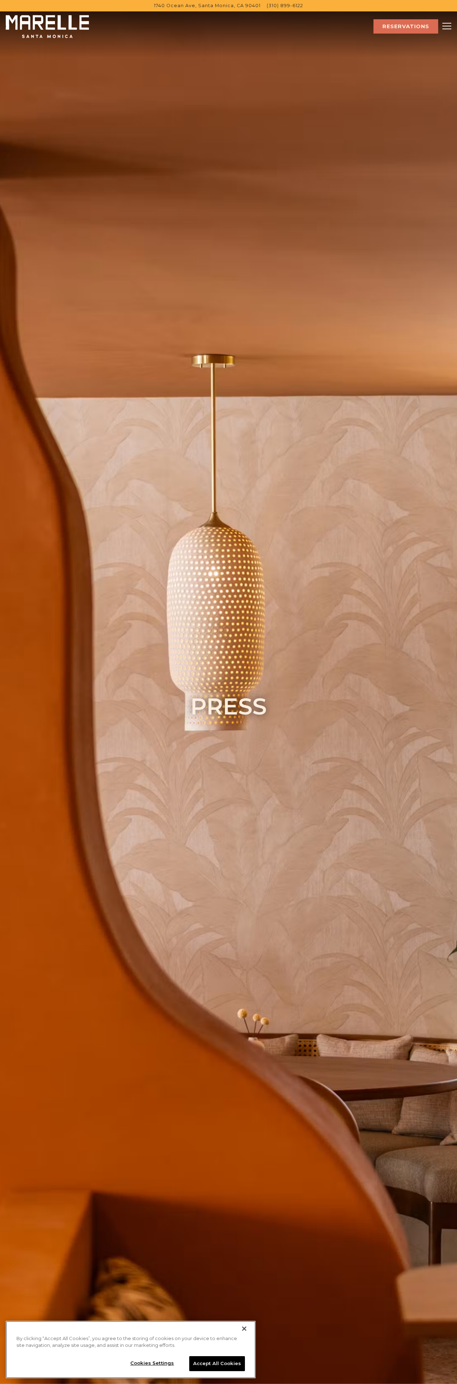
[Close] (244, 1329)
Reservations (405, 26)
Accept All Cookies (217, 1363)
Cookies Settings (152, 1363)
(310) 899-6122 (285, 5)
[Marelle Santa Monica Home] (47, 26)
